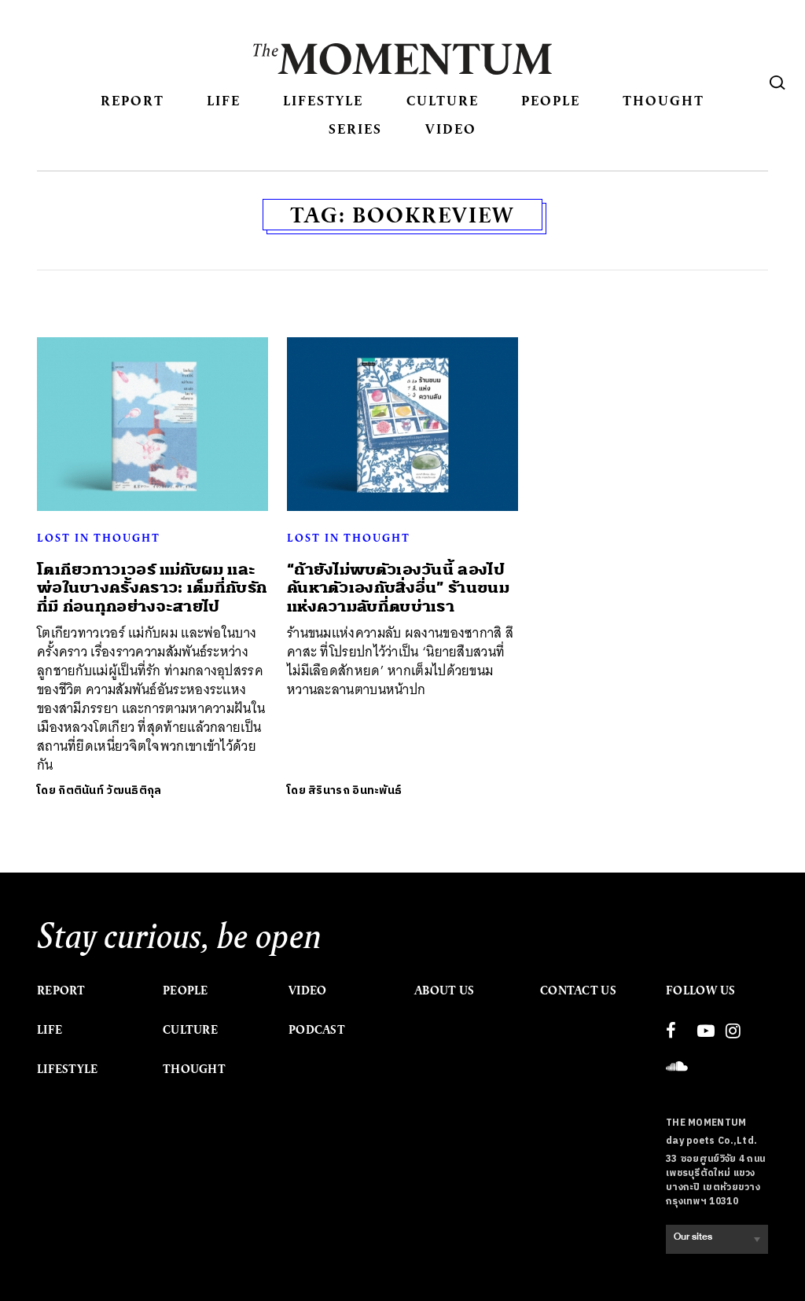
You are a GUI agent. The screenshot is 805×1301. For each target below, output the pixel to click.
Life (224, 100)
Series (355, 128)
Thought (663, 100)
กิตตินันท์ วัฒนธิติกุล (109, 790)
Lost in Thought (98, 538)
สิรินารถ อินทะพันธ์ (355, 790)
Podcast (317, 1030)
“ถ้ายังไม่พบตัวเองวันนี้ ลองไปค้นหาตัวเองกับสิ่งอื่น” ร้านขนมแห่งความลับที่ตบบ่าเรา (398, 588)
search (777, 82)
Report (132, 100)
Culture (442, 100)
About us (444, 990)
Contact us (578, 990)
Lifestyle (323, 100)
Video (450, 128)
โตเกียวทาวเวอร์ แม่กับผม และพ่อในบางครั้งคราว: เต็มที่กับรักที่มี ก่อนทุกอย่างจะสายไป (152, 588)
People (550, 100)
